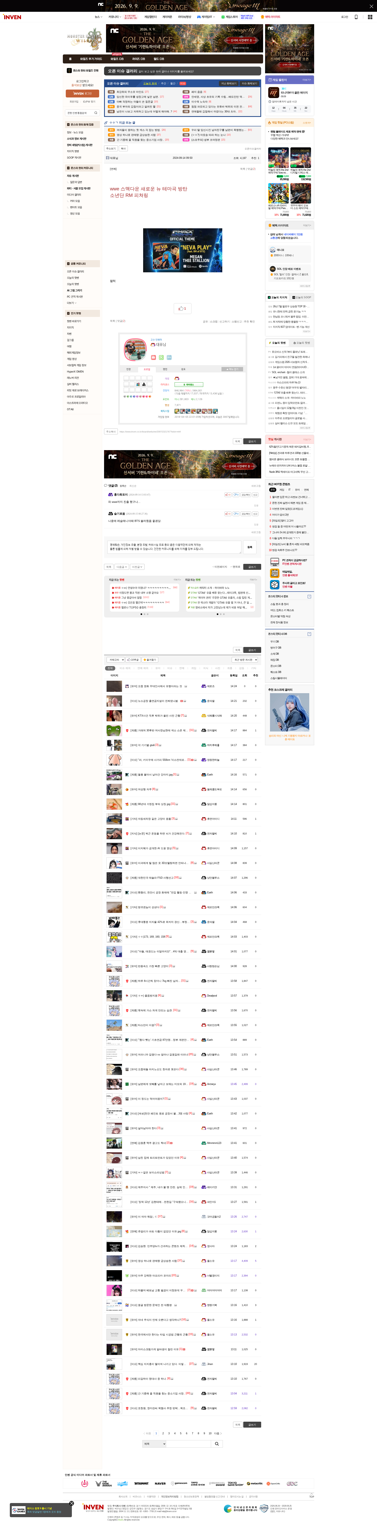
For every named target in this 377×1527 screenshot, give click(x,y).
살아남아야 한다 (144, 1128)
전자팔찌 (212, 730)
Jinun (210, 1364)
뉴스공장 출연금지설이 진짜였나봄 (154, 700)
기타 (253, 668)
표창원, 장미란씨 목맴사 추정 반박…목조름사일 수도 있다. (168, 1408)
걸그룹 (70, 340)
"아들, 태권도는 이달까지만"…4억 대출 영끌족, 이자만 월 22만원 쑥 (173, 951)
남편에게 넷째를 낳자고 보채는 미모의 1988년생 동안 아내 (168, 1084)
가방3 (131, 396)
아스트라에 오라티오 (77, 403)
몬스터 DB (275, 665)
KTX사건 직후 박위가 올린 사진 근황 (155, 715)
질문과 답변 (76, 182)
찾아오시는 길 (236, 1496)
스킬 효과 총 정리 (279, 604)
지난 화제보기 (228, 83)
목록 (242, 168)
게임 (193, 668)
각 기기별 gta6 (143, 745)
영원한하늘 (213, 759)
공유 (205, 321)
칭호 (183, 369)
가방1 (125, 396)
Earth (210, 774)
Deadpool (212, 995)
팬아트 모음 (76, 207)
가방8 (147, 396)
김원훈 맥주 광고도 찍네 (148, 1143)
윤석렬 (210, 700)
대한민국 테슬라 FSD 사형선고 (152, 877)
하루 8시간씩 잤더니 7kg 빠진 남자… (156, 980)
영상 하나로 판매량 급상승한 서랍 (154, 1260)
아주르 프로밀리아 (76, 396)
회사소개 (123, 1496)
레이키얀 (212, 1187)
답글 (256, 505)
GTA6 (70, 409)
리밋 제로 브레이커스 (77, 390)
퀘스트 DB (275, 672)
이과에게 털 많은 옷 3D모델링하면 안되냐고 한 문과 (164, 863)
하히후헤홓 (213, 745)
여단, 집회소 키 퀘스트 (282, 610)
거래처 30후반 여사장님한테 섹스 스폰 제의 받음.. (163, 730)
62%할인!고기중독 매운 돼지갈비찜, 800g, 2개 (290, 446)
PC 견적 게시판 (75, 296)
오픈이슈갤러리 (253, 148)
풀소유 (210, 1260)
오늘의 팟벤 (73, 284)
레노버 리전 (73, 377)
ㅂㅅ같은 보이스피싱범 (147, 1172)
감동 (241, 668)
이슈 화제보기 (249, 83)
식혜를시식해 (214, 715)
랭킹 (165, 369)
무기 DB (274, 641)
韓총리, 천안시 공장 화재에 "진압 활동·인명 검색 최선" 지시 (169, 892)
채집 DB (274, 659)
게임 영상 (72, 359)
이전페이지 (220, 566)
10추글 (135, 659)
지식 (205, 668)
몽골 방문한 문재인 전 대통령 (151, 1305)
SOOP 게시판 (74, 157)
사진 (217, 668)
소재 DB (274, 653)
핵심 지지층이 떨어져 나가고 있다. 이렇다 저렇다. (163, 1364)
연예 (142, 668)
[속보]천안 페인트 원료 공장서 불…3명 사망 (159, 1113)
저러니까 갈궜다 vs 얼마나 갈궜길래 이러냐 (159, 1054)
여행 (69, 346)
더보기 (169, 358)
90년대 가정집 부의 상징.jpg (150, 804)
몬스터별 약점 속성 (280, 616)
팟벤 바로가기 (74, 321)
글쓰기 (252, 650)
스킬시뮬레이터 (278, 678)
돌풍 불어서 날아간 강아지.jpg (152, 774)
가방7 (144, 396)
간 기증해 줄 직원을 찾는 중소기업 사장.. (158, 1393)
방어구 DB (275, 647)
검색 (96, 113)
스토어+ (307, 122)
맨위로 (236, 566)
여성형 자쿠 (141, 789)
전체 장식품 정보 (279, 622)
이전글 (136, 566)
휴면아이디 (213, 818)
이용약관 (151, 1496)
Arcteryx (211, 1084)
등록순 (123, 486)
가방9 (150, 396)
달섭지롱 (212, 804)
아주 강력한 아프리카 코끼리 (151, 1275)
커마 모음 (75, 201)
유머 (157, 668)
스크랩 (214, 321)
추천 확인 (249, 321)
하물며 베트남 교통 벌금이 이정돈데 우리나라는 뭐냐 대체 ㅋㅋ (171, 1290)
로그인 (344, 16)
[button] (141, 614)
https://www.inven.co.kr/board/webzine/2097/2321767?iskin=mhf (150, 431)
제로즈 (210, 686)
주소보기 (111, 148)
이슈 (125, 668)
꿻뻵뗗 (210, 951)
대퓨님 (113, 158)
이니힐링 (161, 358)
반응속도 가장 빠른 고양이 (149, 966)
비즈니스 (137, 1496)
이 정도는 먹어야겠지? (147, 1098)
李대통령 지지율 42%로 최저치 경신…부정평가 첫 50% (166, 921)
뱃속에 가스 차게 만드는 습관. (152, 1010)
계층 (229, 668)
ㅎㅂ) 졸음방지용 (144, 995)
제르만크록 (213, 907)
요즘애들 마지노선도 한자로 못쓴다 (155, 1069)
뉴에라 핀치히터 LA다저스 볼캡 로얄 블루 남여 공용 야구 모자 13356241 (290, 465)
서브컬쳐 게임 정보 (76, 365)
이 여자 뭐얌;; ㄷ (144, 1216)
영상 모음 (75, 213)
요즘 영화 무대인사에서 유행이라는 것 (156, 686)
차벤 (69, 333)
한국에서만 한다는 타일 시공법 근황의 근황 (159, 1334)
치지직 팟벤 (73, 151)
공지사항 (253, 1496)
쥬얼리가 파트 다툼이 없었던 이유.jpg (156, 1231)
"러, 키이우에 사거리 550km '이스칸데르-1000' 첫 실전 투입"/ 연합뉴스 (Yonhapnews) (183, 759)
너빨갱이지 (213, 1275)
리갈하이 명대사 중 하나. (149, 1378)
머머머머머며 (214, 1290)
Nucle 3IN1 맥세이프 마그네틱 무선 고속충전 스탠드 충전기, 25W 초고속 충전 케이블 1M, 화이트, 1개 (290, 471)
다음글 (120, 566)
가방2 (128, 396)
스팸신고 (237, 321)
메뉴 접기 (232, 369)
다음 (216, 1433)
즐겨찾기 (151, 659)
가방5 (137, 396)
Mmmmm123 (214, 1143)
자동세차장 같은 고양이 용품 (151, 818)
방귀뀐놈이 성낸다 (145, 907)
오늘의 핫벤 (73, 277)
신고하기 (225, 321)
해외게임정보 (73, 352)
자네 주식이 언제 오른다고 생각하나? (156, 1319)
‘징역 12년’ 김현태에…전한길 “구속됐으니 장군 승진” (165, 1201)
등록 (249, 547)
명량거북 (212, 1305)
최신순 (132, 486)
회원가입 (74, 101)
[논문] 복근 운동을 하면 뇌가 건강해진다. (158, 833)
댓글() (251, 168)
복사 (123, 148)
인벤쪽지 (153, 358)
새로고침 (256, 486)
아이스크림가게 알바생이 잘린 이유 (155, 1349)
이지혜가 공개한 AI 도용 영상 (151, 848)
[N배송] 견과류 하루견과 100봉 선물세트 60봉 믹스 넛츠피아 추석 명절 (290, 452)
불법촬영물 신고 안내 (214, 1496)
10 (210, 1433)
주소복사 (111, 431)
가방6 (141, 396)
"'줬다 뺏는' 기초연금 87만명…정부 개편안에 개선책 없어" (167, 1039)
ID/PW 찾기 (89, 101)
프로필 (147, 369)
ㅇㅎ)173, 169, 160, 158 (148, 936)
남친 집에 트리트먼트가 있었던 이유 (155, 1157)
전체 (110, 668)
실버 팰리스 (73, 384)
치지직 (70, 327)
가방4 (134, 396)
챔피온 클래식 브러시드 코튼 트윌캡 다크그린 (290, 459)
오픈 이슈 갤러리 (75, 271)
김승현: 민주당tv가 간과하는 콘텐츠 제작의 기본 (162, 1246)
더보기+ (177, 579)
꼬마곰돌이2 (214, 1216)
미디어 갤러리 (74, 194)
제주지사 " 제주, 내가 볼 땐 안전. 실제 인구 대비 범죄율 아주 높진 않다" (176, 1187)
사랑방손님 (213, 966)
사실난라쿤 (213, 863)
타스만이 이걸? (143, 1025)
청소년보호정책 (191, 1496)
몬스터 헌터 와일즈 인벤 (85, 70)
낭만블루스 (213, 877)
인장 (128, 369)
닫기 (71, 1503)
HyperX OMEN (75, 371)
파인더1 (211, 1201)
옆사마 (210, 1246)
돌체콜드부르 (214, 789)
